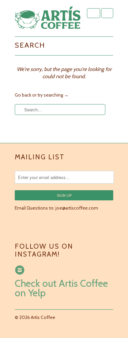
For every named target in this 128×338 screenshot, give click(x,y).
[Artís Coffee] (47, 18)
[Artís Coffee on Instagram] (21, 270)
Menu (93, 13)
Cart (107, 13)
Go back (23, 95)
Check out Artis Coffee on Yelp (61, 288)
